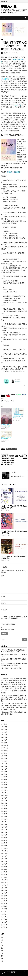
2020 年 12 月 (4, 880)
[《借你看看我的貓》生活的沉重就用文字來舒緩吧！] (18, 411)
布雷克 (6, 52)
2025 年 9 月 (4, 753)
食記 (2, 961)
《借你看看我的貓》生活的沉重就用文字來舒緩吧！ (18, 416)
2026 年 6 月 (4, 729)
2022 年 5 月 (4, 835)
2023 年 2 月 (4, 814)
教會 (2, 945)
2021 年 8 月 (4, 859)
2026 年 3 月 (4, 737)
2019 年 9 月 (4, 919)
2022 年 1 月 (4, 845)
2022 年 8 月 (4, 827)
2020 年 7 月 (4, 893)
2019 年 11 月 (4, 914)
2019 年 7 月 (4, 925)
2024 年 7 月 (4, 774)
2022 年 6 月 (4, 832)
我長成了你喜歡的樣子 (13, 172)
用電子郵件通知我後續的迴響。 (8, 624)
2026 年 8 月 (4, 724)
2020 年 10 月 (4, 885)
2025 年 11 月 (4, 748)
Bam (4, 973)
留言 (2, 575)
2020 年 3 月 (4, 903)
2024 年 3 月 (4, 782)
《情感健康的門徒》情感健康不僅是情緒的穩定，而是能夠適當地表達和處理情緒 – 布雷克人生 (14, 680)
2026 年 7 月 (4, 727)
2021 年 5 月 (4, 866)
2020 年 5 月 (4, 898)
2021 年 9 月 (4, 856)
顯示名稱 (3, 596)
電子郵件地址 (4, 603)
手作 (2, 943)
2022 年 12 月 (4, 819)
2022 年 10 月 (4, 822)
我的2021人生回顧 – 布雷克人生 (11, 712)
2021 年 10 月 (4, 853)
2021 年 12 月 (4, 848)
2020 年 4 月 (4, 901)
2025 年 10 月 (4, 750)
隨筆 (2, 956)
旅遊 (2, 948)
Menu (4, 18)
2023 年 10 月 (4, 795)
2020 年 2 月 (4, 906)
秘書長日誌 (4, 951)
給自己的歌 (5, 79)
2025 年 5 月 (4, 761)
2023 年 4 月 (4, 808)
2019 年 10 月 (4, 917)
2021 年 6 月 (4, 864)
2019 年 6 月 (4, 927)
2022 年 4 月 (4, 837)
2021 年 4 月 (4, 869)
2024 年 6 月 (4, 777)
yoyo (7, 448)
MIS (2, 937)
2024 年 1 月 (4, 787)
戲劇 (2, 940)
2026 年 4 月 (4, 735)
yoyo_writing (17, 105)
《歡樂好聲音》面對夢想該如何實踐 (11, 668)
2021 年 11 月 (4, 851)
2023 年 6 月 (4, 806)
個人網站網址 (4, 609)
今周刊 (11, 448)
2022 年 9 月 (4, 824)
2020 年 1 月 (4, 909)
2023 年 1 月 (4, 816)
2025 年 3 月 (4, 766)
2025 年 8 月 (4, 756)
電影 (2, 958)
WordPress (24, 972)
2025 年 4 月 (4, 764)
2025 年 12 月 (4, 745)
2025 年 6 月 (4, 758)
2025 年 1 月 (4, 772)
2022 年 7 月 (4, 830)
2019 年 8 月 (4, 922)
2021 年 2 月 (4, 874)
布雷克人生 (9, 6)
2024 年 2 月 (4, 785)
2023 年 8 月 (4, 801)
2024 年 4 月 (4, 779)
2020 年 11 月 (4, 882)
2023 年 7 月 (4, 803)
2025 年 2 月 (4, 769)
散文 (16, 448)
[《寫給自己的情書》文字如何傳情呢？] (6, 434)
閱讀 (2, 39)
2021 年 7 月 (4, 861)
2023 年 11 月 (4, 793)
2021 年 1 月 (4, 877)
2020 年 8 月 (4, 890)
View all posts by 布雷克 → (17, 476)
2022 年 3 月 (4, 840)
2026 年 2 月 (4, 740)
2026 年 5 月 (4, 732)
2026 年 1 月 (4, 743)
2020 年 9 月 (4, 888)
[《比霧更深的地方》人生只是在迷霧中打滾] (6, 416)
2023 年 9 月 (4, 798)
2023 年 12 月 (4, 790)
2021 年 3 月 (4, 872)
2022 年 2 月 (4, 843)
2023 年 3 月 (4, 811)
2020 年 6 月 (4, 896)
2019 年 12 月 (4, 911)
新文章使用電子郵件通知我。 (8, 629)
